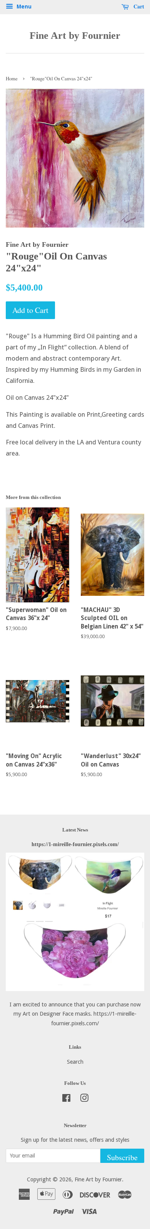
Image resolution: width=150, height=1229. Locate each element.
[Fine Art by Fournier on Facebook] (66, 1099)
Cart (138, 6)
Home (12, 78)
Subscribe (122, 1157)
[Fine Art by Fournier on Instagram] (84, 1099)
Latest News (75, 830)
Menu (23, 6)
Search (75, 1062)
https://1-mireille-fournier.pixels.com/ (75, 844)
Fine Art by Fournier (75, 35)
